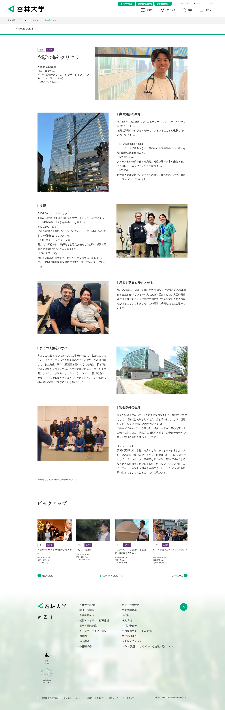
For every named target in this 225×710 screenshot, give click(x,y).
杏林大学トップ (14, 20)
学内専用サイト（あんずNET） (139, 631)
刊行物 (125, 615)
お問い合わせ (129, 625)
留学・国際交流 (88, 625)
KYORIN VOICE (31, 20)
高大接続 (84, 641)
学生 (41, 50)
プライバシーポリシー (73, 698)
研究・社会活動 (130, 605)
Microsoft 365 (129, 636)
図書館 (83, 636)
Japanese (185, 4)
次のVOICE (178, 576)
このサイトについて (95, 698)
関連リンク (113, 698)
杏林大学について (89, 605)
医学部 (49, 49)
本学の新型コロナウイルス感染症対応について (148, 646)
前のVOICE (47, 576)
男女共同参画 (129, 610)
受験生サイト (86, 615)
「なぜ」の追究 (83, 550)
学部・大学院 (86, 610)
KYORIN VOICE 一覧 (112, 576)
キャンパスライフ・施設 (92, 631)
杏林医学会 (85, 646)
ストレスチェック (132, 641)
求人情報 (127, 620)
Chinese (209, 4)
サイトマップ (128, 698)
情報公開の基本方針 (50, 698)
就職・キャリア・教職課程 (94, 620)
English (197, 4)
